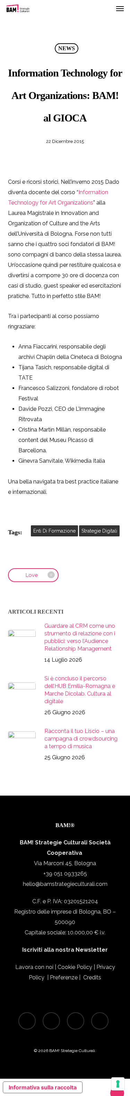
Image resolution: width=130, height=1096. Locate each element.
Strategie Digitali (99, 531)
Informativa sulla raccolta (43, 1087)
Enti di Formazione (54, 531)
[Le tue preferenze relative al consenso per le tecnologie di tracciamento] (117, 1083)
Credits (92, 977)
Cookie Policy (75, 967)
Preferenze (64, 977)
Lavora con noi (34, 967)
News (66, 48)
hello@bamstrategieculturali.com (65, 884)
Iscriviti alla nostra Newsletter (65, 949)
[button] (120, 8)
